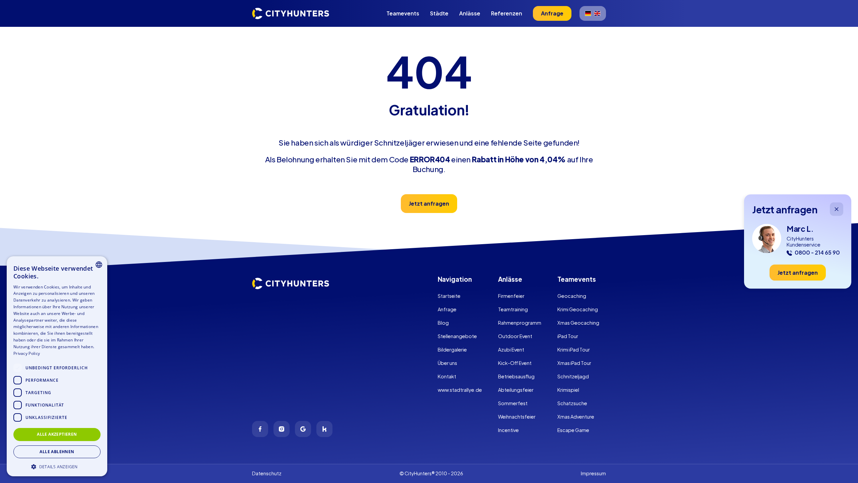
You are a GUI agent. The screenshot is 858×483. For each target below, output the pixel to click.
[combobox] (99, 264)
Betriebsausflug (516, 376)
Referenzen (506, 13)
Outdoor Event (515, 336)
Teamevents (402, 13)
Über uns (447, 363)
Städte (439, 13)
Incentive (508, 430)
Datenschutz (267, 473)
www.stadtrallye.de (460, 390)
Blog (443, 323)
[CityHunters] (290, 13)
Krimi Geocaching (577, 309)
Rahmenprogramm (519, 323)
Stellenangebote (457, 336)
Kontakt (447, 376)
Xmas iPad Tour (574, 363)
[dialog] (57, 366)
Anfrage (447, 309)
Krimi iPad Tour (573, 349)
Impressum (593, 473)
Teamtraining (513, 309)
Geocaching (571, 296)
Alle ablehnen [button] (57, 451)
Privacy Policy (26, 353)
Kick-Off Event (515, 363)
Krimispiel (568, 390)
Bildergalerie (452, 349)
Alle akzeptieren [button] (57, 434)
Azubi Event (511, 349)
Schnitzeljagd (573, 376)
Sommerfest (513, 403)
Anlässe (469, 13)
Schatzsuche (572, 403)
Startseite (449, 296)
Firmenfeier (511, 296)
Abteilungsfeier (516, 390)
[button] (57, 466)
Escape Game (573, 430)
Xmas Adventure (575, 417)
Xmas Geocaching (578, 323)
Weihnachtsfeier (517, 417)
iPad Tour (567, 336)
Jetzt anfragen (429, 203)
